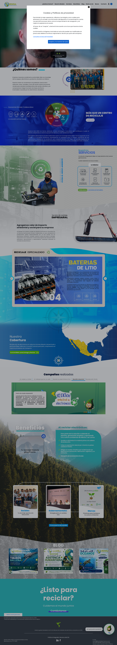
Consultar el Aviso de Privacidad (43, 37)
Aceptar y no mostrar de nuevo (58, 42)
